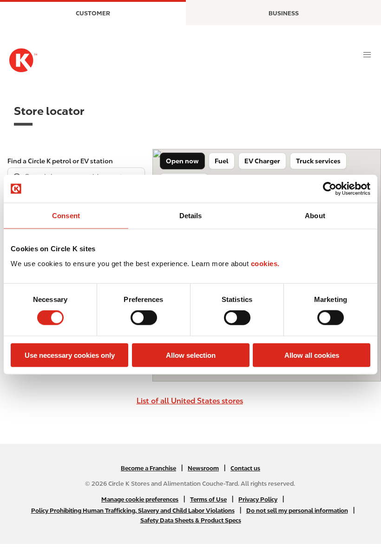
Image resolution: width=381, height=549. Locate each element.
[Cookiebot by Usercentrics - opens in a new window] (329, 189)
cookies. (265, 263)
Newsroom (203, 468)
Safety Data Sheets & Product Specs (190, 520)
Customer (93, 13)
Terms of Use (208, 499)
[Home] (23, 60)
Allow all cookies (311, 355)
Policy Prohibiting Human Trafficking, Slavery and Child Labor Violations (133, 510)
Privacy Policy (257, 499)
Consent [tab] (66, 216)
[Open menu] (367, 55)
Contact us (245, 468)
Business (284, 13)
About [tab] (315, 216)
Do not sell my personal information (297, 510)
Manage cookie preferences (139, 499)
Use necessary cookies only (70, 355)
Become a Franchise (148, 468)
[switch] (144, 317)
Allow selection (191, 355)
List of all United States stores (190, 400)
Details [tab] (190, 216)
